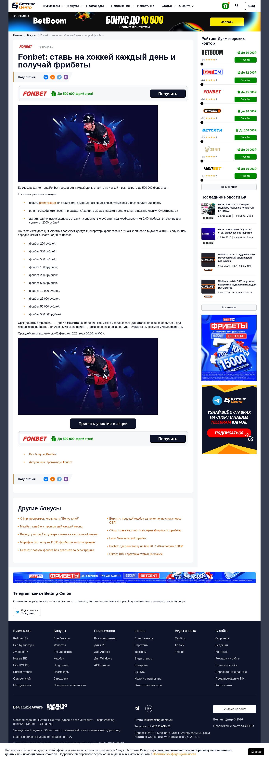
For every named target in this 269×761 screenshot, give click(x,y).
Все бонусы (62, 638)
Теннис (179, 651)
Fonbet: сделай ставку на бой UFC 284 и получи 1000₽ (146, 546)
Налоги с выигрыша (147, 678)
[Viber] (66, 77)
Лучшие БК (20, 651)
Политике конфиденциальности (174, 754)
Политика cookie (226, 665)
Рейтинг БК (20, 638)
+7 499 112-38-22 (159, 726)
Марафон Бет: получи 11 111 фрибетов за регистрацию (57, 542)
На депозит (61, 665)
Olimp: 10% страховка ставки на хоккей (135, 554)
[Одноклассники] (52, 77)
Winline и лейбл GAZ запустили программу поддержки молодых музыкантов (237, 284)
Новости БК (145, 5)
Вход (251, 5)
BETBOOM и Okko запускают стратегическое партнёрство (235, 231)
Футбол (180, 638)
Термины (140, 651)
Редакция (221, 645)
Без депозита (63, 651)
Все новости (229, 307)
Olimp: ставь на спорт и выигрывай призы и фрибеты (145, 530)
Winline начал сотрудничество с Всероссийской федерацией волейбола (237, 257)
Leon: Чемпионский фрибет (127, 538)
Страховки (61, 678)
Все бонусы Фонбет (42, 454)
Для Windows (103, 658)
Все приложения (105, 638)
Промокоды (95, 5)
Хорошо (256, 751)
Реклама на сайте (227, 658)
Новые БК (20, 658)
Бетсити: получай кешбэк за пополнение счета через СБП (145, 520)
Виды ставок (143, 658)
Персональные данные (231, 671)
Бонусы (73, 5)
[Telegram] (59, 77)
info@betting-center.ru (158, 719)
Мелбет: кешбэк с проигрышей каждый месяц (51, 526)
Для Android (102, 651)
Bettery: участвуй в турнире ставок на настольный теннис (59, 534)
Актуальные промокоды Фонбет (50, 462)
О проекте (222, 638)
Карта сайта (223, 685)
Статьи (167, 5)
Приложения (120, 5)
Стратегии (141, 645)
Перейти (245, 59)
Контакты (221, 651)
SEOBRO (247, 726)
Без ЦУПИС (21, 665)
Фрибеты (60, 645)
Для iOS (99, 645)
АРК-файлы (102, 665)
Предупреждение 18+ (230, 678)
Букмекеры (51, 5)
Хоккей (179, 645)
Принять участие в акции (103, 423)
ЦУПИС (139, 671)
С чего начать (143, 638)
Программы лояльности (70, 685)
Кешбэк (59, 658)
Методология (22, 685)
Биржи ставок (22, 671)
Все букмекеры (23, 645)
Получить (167, 93)
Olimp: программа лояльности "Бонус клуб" (49, 518)
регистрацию (48, 202)
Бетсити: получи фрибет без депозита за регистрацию (57, 550)
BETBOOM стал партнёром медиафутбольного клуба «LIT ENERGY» (236, 207)
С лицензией (22, 678)
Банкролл (141, 665)
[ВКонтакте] (46, 77)
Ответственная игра (148, 685)
